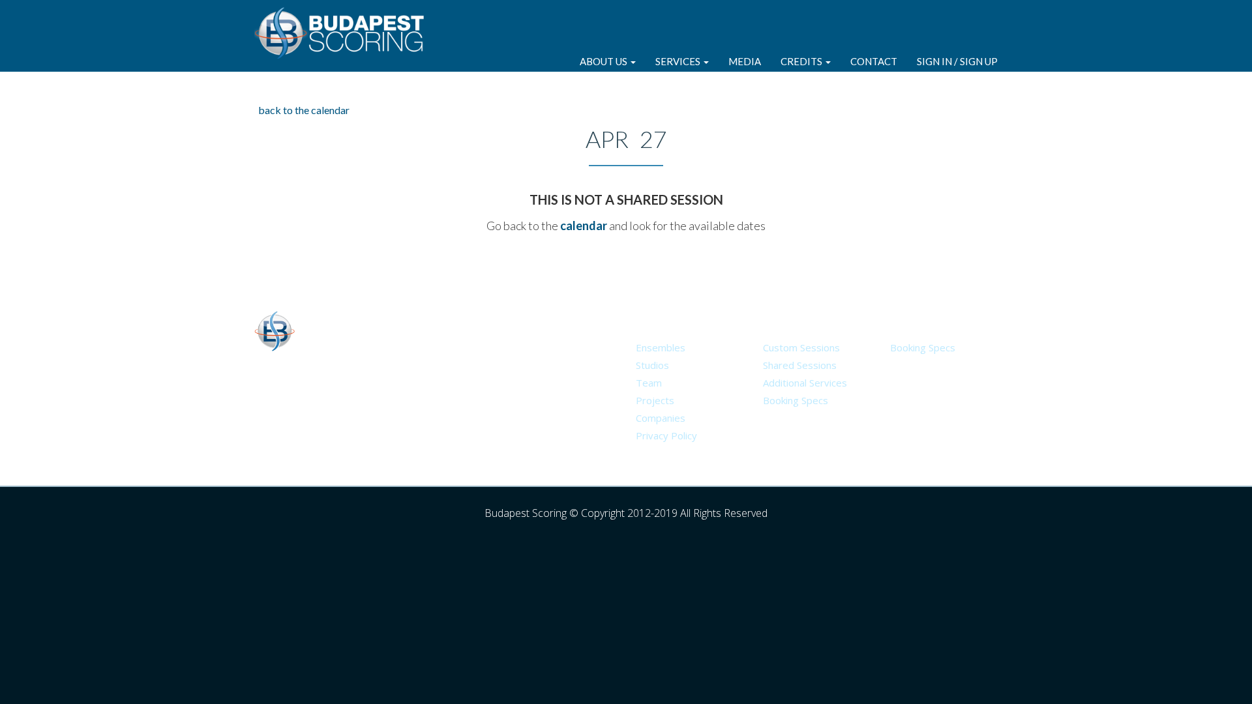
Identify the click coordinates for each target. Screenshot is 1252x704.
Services (678, 61)
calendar (583, 225)
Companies (660, 417)
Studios (652, 365)
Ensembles (660, 347)
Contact (873, 61)
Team (649, 382)
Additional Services (805, 382)
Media (744, 61)
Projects (655, 400)
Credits (802, 61)
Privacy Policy (666, 435)
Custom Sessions (801, 347)
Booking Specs (795, 400)
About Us (604, 61)
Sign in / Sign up (957, 61)
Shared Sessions (800, 365)
